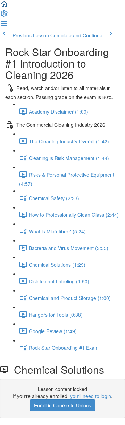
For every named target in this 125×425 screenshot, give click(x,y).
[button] (4, 6)
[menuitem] (4, 15)
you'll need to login (90, 395)
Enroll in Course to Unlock (62, 405)
